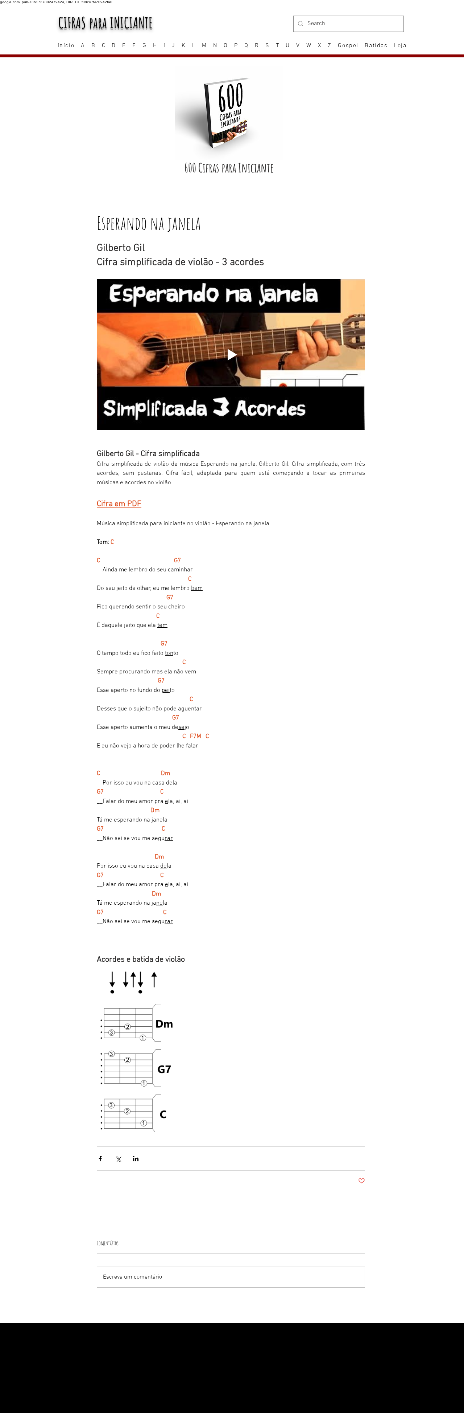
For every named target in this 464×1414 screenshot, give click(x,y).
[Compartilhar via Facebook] (100, 1158)
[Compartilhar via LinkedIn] (135, 1158)
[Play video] (231, 354)
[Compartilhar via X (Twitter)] (118, 1158)
